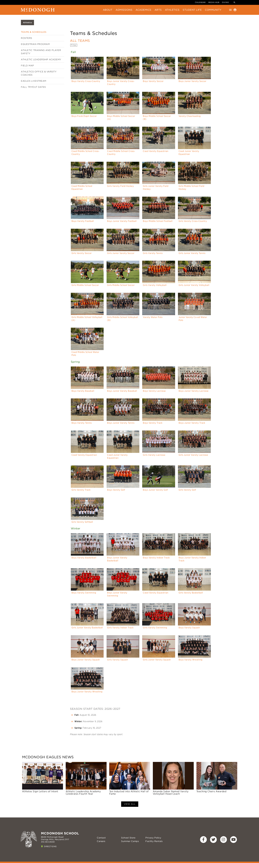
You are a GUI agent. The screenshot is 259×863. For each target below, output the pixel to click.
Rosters (26, 38)
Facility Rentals (154, 841)
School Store (128, 837)
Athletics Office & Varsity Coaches (38, 73)
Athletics (172, 9)
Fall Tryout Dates (33, 87)
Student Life (192, 9)
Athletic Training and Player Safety (41, 52)
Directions (50, 846)
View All (130, 804)
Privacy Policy (153, 837)
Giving (225, 2)
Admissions (124, 9)
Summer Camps (130, 841)
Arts (158, 9)
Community (213, 9)
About (108, 9)
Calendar (200, 2)
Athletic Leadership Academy (41, 59)
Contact (101, 837)
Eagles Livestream (33, 81)
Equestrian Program (35, 44)
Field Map (27, 65)
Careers (101, 841)
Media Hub (213, 2)
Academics (143, 9)
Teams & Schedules (33, 32)
